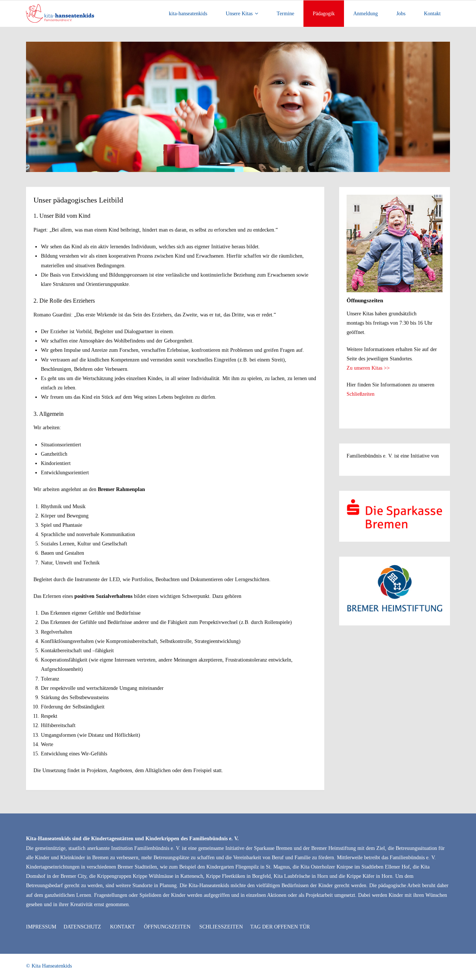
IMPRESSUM (41, 927)
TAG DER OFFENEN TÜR (280, 927)
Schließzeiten (360, 394)
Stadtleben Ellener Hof (385, 867)
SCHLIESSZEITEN (221, 927)
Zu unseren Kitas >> (368, 368)
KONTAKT (122, 927)
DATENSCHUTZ (82, 927)
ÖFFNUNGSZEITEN (167, 927)
